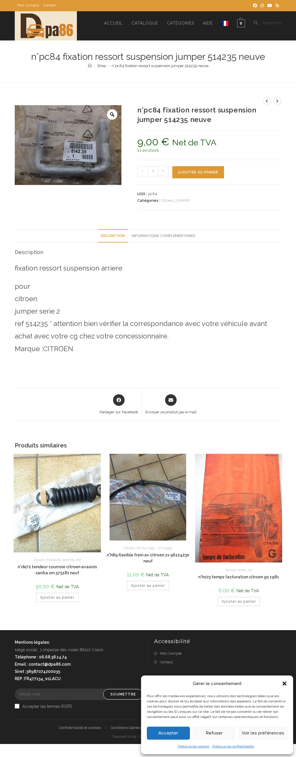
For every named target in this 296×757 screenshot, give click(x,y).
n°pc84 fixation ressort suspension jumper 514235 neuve (160, 66)
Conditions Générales (128, 727)
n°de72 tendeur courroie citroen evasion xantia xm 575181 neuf (57, 569)
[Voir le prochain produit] (277, 101)
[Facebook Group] (255, 5)
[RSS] (276, 5)
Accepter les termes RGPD (47, 706)
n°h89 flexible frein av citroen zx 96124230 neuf (148, 558)
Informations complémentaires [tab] (163, 236)
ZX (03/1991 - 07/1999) (154, 548)
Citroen (167, 200)
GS (250, 570)
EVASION (53, 560)
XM (78, 560)
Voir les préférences (263, 733)
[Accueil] (90, 66)
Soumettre (123, 694)
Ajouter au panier (198, 172)
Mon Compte (28, 5)
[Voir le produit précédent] (267, 101)
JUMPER (182, 200)
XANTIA (68, 560)
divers (242, 570)
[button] (284, 683)
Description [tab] (113, 236)
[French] (225, 23)
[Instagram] (262, 5)
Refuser (214, 733)
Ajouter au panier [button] (57, 597)
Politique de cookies (193, 746)
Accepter (168, 733)
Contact (49, 5)
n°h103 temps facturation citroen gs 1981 (238, 577)
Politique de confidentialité (233, 746)
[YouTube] (270, 5)
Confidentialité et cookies (80, 727)
